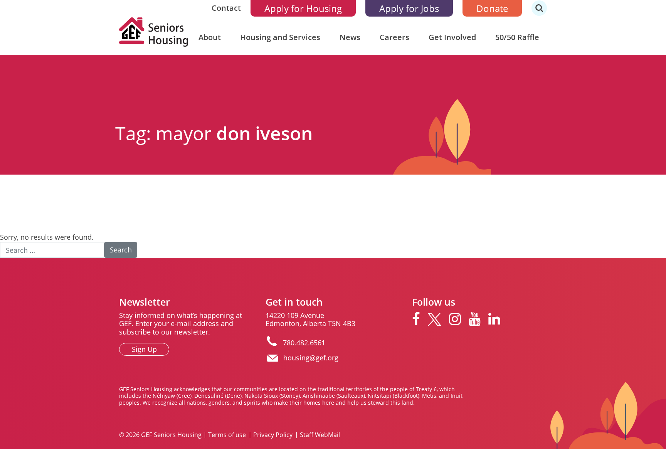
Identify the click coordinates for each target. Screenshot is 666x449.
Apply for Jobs (409, 8)
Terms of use (227, 435)
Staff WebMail (320, 435)
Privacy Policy (273, 435)
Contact (226, 8)
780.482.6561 (304, 342)
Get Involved (452, 37)
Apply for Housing (303, 8)
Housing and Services (280, 37)
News (350, 37)
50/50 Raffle (517, 37)
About (209, 37)
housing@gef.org (310, 357)
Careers (394, 37)
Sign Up (144, 349)
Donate (492, 8)
